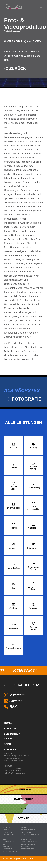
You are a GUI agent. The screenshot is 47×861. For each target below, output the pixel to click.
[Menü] (41, 6)
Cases (8, 738)
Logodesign (7, 849)
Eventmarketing (9, 834)
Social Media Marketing (29, 841)
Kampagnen (7, 839)
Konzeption (25, 846)
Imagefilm (6, 827)
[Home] (14, 7)
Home (8, 722)
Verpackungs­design (28, 844)
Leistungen (12, 733)
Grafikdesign (26, 837)
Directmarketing (27, 832)
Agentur (10, 728)
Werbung (24, 827)
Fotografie (7, 837)
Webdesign (7, 846)
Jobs (7, 744)
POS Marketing (26, 839)
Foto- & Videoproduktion (30, 834)
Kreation (6, 830)
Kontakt (10, 749)
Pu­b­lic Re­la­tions (9, 841)
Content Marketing (28, 830)
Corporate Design (9, 832)
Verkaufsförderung (10, 851)
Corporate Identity (28, 849)
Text (4, 844)
